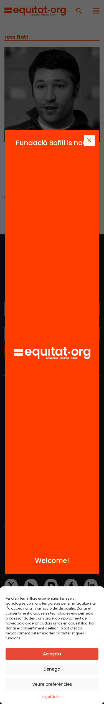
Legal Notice (52, 696)
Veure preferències (52, 684)
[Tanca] (89, 140)
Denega (52, 669)
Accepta (52, 654)
